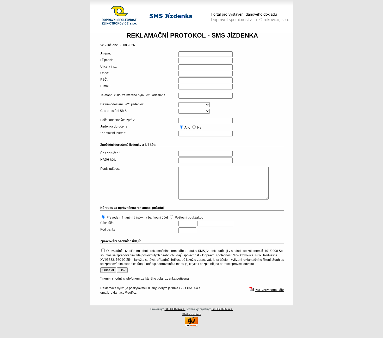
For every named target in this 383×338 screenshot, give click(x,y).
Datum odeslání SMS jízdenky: (122, 104)
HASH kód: (108, 159)
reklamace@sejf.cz (123, 292)
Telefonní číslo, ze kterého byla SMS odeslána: (133, 95)
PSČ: (104, 79)
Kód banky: (108, 229)
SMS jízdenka (159, 15)
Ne (199, 127)
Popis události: (110, 169)
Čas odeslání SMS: (113, 111)
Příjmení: (106, 60)
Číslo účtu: (107, 223)
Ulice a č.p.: (108, 66)
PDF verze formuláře (269, 290)
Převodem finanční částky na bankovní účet (137, 217)
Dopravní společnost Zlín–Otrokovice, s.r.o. (116, 7)
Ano (187, 127)
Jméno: (105, 53)
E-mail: (105, 86)
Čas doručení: (110, 153)
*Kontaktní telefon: (113, 133)
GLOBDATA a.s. (175, 309)
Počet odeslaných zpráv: (117, 120)
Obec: (104, 73)
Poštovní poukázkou (189, 217)
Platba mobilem (191, 314)
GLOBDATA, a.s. (222, 309)
